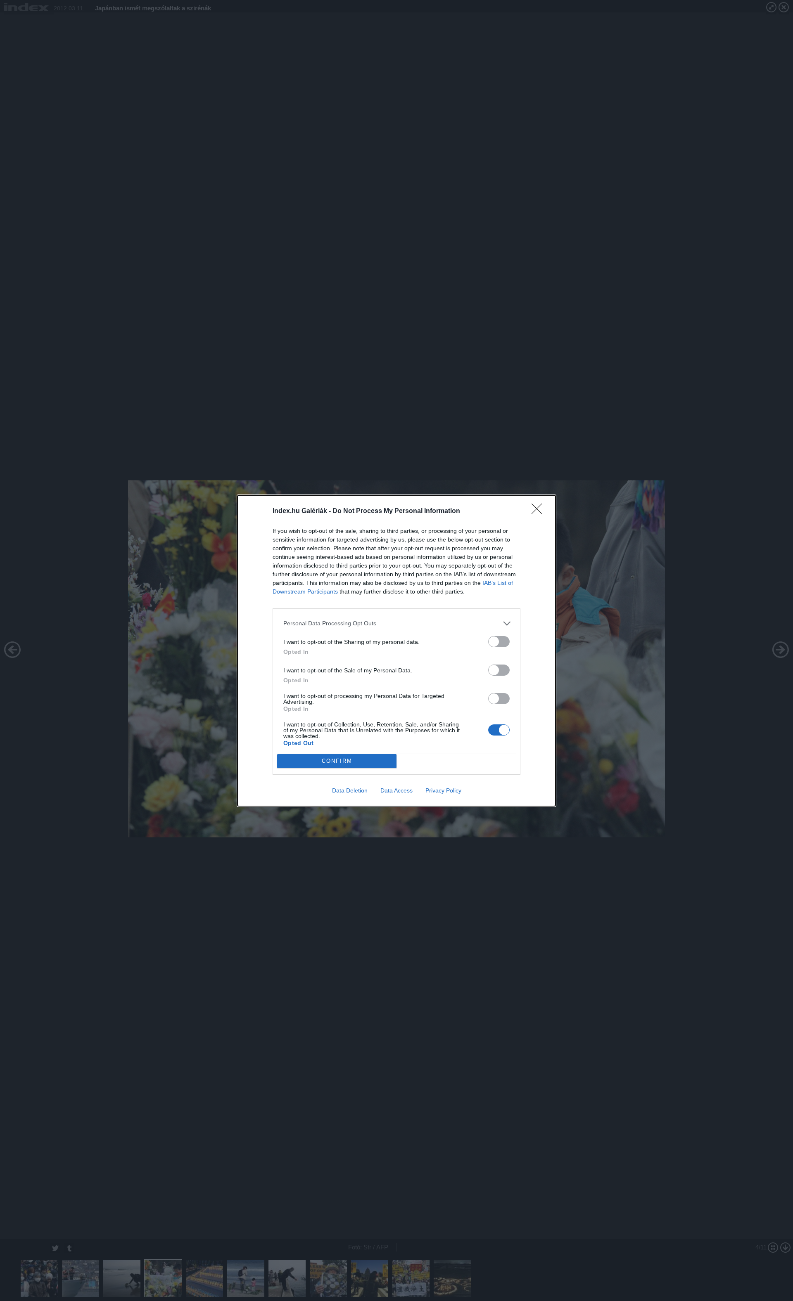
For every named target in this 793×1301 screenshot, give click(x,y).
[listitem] (396, 623)
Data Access (396, 790)
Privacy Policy (443, 790)
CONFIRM (337, 761)
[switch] (499, 641)
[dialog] (396, 650)
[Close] (539, 511)
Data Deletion (350, 790)
